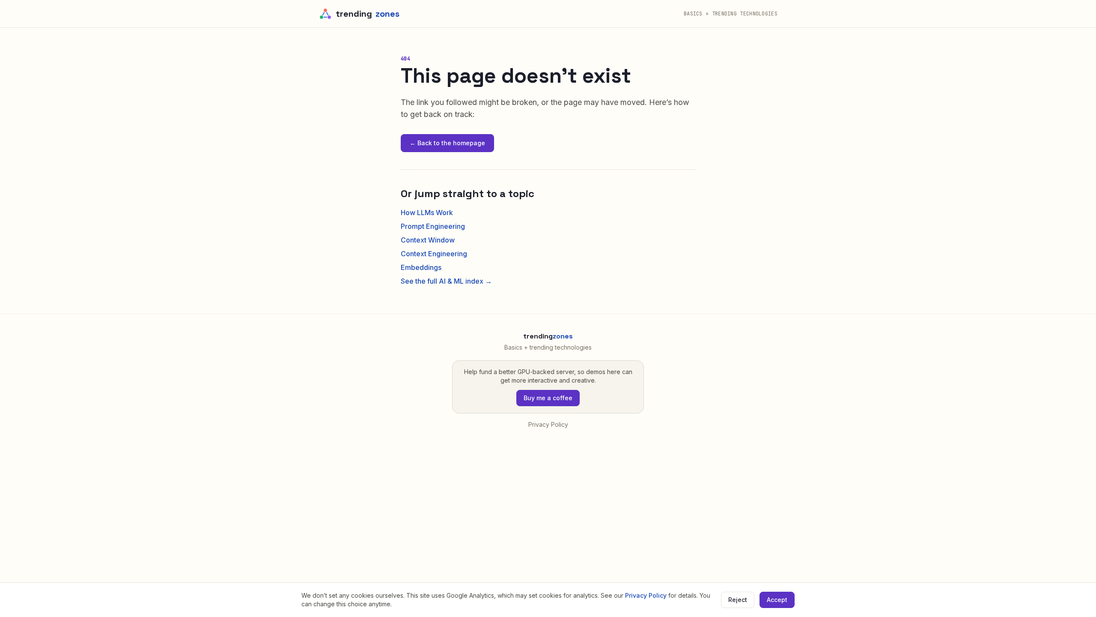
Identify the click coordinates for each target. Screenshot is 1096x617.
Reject (737, 599)
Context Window (428, 240)
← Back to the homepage (447, 143)
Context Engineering (434, 253)
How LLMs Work (427, 212)
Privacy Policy (548, 424)
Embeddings (421, 267)
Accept (777, 599)
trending (367, 13)
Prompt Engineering (433, 226)
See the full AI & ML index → (446, 281)
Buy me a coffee (548, 397)
